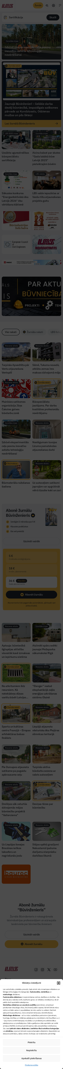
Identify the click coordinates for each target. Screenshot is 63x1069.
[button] (58, 983)
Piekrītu (31, 1042)
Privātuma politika (31, 1065)
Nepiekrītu (31, 1050)
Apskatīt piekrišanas (31, 1058)
